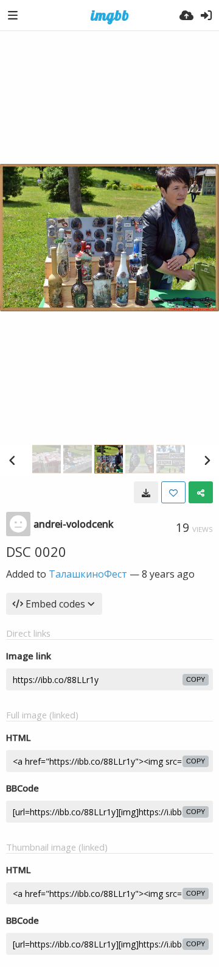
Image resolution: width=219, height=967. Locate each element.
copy (195, 679)
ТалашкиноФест (88, 574)
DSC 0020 (36, 551)
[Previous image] (12, 460)
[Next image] (207, 460)
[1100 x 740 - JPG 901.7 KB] (146, 492)
